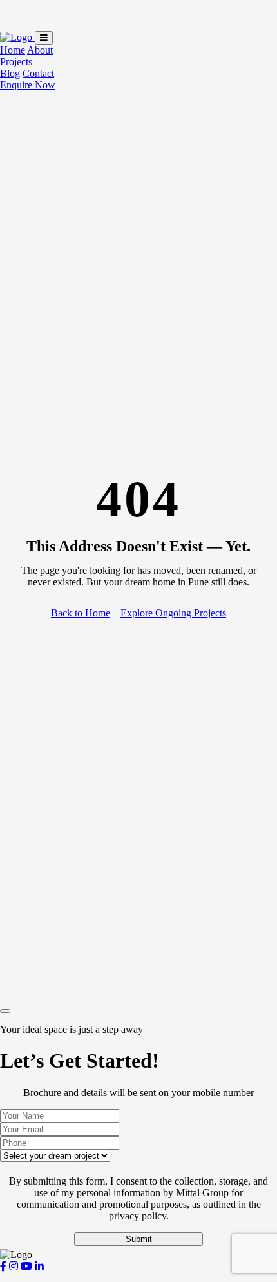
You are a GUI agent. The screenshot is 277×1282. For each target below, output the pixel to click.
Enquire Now (27, 84)
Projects (16, 61)
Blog (10, 73)
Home (12, 50)
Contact (38, 73)
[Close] (5, 1011)
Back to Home (80, 612)
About (40, 50)
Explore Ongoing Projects (173, 612)
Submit (139, 1239)
